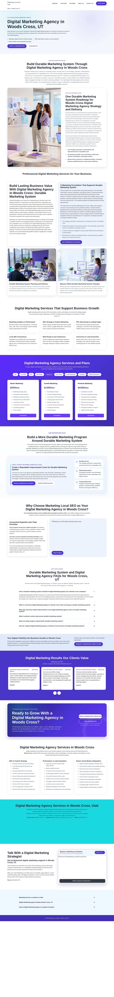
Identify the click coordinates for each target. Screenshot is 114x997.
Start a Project (57, 552)
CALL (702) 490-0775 (90, 721)
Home (8, 8)
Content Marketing (70, 374)
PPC (31, 374)
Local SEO (23, 374)
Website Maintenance (94, 374)
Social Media (59, 374)
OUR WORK (72, 3)
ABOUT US (81, 3)
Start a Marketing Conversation (71, 242)
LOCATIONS (63, 3)
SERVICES (55, 3)
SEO (15, 374)
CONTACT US (89, 3)
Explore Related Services (45, 483)
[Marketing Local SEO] (14, 3)
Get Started (23, 415)
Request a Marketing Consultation (24, 483)
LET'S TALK (101, 3)
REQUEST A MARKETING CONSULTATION (88, 644)
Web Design (39, 374)
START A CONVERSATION (17, 46)
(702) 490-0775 (33, 46)
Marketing (49, 374)
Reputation (82, 374)
